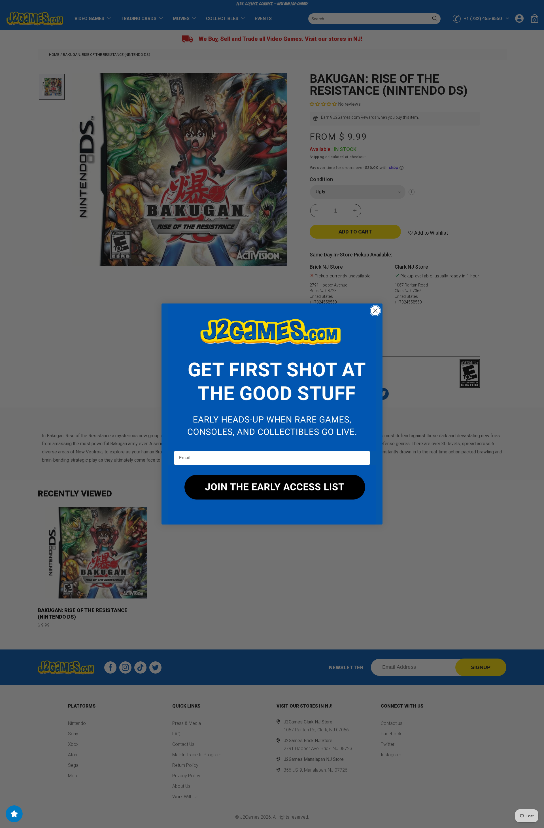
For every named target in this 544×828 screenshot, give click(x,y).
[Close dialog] (375, 311)
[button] (272, 377)
